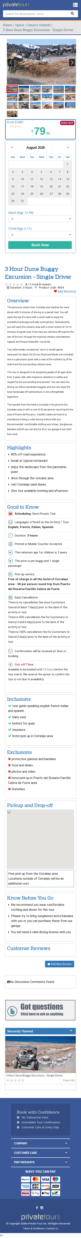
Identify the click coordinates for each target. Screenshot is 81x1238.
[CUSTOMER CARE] (66, 1152)
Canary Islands (39, 25)
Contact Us (52, 1228)
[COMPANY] (66, 1143)
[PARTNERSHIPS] (66, 1162)
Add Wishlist (66, 291)
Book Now (40, 244)
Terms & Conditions (33, 1228)
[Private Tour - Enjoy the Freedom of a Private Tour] (16, 5)
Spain (19, 25)
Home (7, 25)
